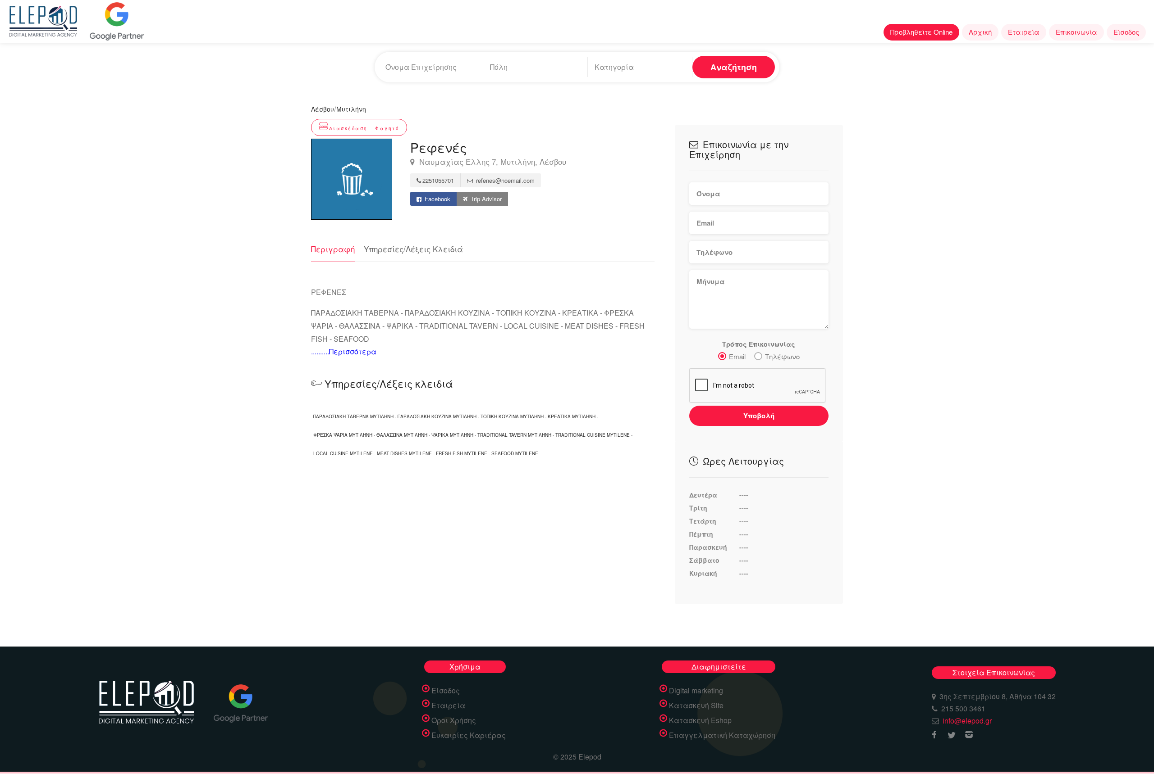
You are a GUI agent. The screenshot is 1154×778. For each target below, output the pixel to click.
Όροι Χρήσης (453, 720)
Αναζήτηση (733, 67)
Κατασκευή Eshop (700, 720)
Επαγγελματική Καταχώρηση (722, 735)
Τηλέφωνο (782, 356)
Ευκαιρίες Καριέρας (468, 735)
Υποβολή (758, 416)
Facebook (436, 198)
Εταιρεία (1024, 31)
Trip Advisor (485, 198)
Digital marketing (696, 691)
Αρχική (980, 31)
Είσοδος (1126, 31)
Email (737, 356)
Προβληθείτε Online (921, 31)
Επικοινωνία (1076, 31)
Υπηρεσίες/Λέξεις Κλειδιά (413, 248)
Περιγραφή (333, 248)
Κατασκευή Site (696, 705)
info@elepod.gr (967, 720)
